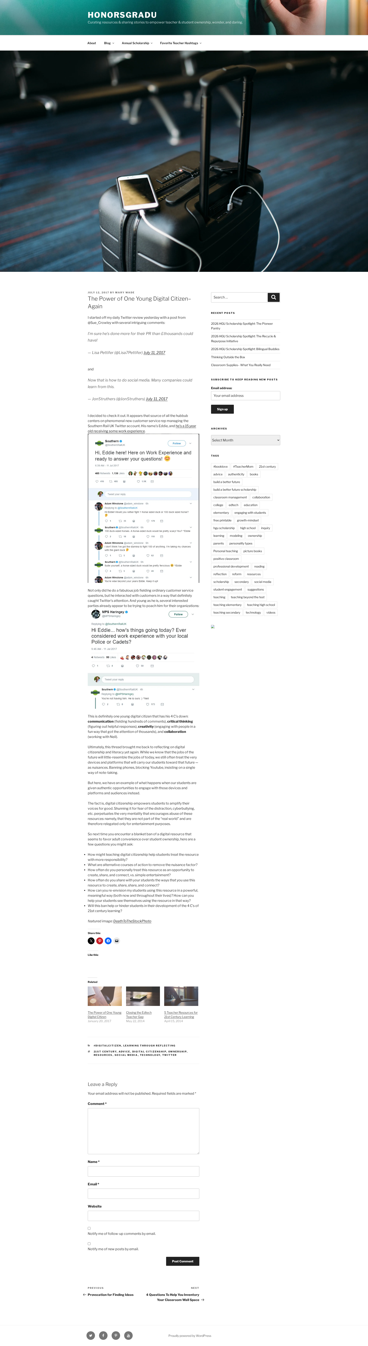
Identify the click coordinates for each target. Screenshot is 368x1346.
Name (94, 1162)
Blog (107, 43)
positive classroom (226, 558)
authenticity (236, 474)
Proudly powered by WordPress (189, 1335)
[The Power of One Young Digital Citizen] (105, 996)
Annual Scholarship (135, 43)
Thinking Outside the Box (228, 357)
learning (218, 535)
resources (103, 1055)
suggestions (255, 589)
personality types (240, 543)
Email (93, 1184)
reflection (220, 574)
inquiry (265, 528)
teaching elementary (227, 605)
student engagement (227, 589)
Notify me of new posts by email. (113, 1249)
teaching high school (261, 605)
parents (218, 543)
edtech (233, 505)
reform (237, 574)
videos (270, 612)
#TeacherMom (243, 466)
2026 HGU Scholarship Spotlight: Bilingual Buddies (245, 349)
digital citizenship (149, 1051)
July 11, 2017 (154, 352)
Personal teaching (225, 551)
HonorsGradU (122, 15)
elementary (221, 512)
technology (150, 1055)
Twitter (169, 1055)
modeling (236, 535)
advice (124, 1051)
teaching (219, 597)
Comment (97, 1104)
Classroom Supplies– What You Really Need (240, 365)
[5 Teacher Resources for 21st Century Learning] (181, 996)
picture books (252, 551)
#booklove (220, 466)
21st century (105, 1051)
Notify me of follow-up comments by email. (122, 1234)
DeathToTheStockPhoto (132, 921)
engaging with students (250, 512)
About (91, 43)
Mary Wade (125, 292)
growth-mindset (248, 520)
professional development (231, 566)
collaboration (261, 497)
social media (126, 1055)
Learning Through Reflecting (149, 1045)
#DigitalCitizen (107, 1045)
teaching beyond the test (247, 597)
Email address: (221, 388)
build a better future (226, 482)
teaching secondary (226, 612)
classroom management (230, 497)
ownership (177, 1051)
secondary (241, 582)
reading (259, 566)
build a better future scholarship (234, 489)
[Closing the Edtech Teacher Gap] (143, 996)
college (218, 505)
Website (95, 1206)
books (254, 474)
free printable (222, 520)
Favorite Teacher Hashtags (179, 43)
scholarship (221, 582)
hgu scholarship (224, 528)
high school (248, 528)
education (250, 505)
